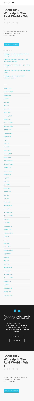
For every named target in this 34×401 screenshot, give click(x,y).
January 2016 (7, 271)
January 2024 (7, 157)
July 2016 (6, 257)
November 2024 (8, 126)
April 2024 (6, 147)
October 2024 (7, 129)
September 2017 (8, 233)
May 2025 (6, 105)
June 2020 (6, 219)
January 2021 (7, 209)
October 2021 (7, 191)
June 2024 (6, 143)
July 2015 (6, 284)
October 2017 (7, 229)
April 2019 (6, 222)
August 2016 (7, 253)
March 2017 (7, 247)
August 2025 (7, 95)
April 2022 (6, 185)
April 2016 (6, 264)
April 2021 (6, 198)
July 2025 (6, 98)
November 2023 (8, 164)
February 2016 (8, 267)
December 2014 (8, 295)
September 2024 (8, 133)
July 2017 (6, 236)
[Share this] (9, 23)
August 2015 (7, 281)
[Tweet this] (13, 23)
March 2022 (7, 188)
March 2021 (7, 202)
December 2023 (8, 160)
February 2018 (8, 226)
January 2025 (7, 119)
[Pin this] (17, 23)
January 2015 (7, 291)
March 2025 (7, 112)
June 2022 (6, 181)
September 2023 (8, 171)
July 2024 (6, 140)
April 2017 (6, 243)
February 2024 (8, 154)
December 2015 (8, 274)
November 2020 (8, 216)
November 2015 (8, 278)
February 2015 (8, 288)
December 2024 (8, 123)
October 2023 (7, 167)
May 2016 (6, 260)
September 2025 (8, 92)
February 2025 (8, 116)
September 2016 (8, 250)
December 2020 (8, 212)
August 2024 (7, 136)
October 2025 (7, 88)
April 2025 (6, 109)
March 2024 (7, 150)
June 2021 (6, 195)
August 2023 (7, 174)
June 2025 (6, 102)
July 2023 (6, 178)
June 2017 (6, 240)
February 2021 (8, 205)
